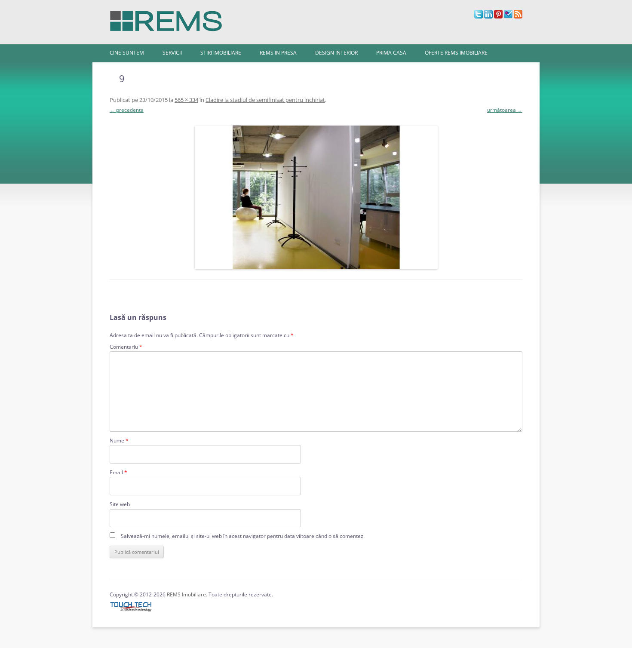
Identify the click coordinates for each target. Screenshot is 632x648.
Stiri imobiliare (220, 52)
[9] (316, 197)
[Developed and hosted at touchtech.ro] (131, 611)
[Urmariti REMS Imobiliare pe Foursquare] (508, 16)
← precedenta (127, 110)
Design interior (336, 52)
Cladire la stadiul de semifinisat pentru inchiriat (265, 100)
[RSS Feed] (518, 16)
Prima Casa (391, 52)
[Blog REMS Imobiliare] (166, 18)
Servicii (172, 52)
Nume (119, 440)
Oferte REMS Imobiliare (456, 52)
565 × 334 (186, 100)
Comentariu (126, 346)
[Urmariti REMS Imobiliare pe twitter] (478, 16)
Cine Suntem (127, 52)
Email (118, 472)
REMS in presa (278, 52)
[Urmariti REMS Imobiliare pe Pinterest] (498, 16)
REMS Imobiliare (186, 594)
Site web (120, 504)
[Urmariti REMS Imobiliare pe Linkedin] (488, 16)
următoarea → (504, 110)
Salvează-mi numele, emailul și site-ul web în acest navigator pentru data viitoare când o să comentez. (243, 536)
